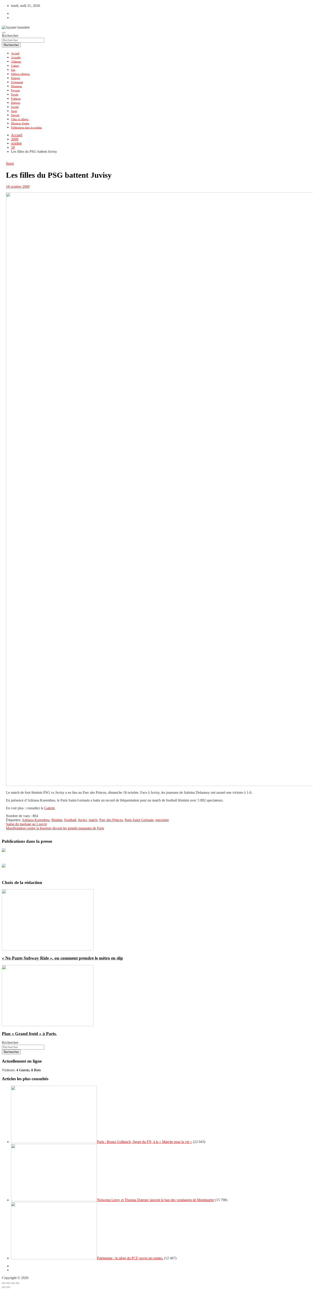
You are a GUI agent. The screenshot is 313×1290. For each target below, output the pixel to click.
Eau (13, 69)
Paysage (15, 90)
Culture (15, 65)
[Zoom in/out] (17, 1283)
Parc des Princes (111, 820)
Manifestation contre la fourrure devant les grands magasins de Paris (55, 828)
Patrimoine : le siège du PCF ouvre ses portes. (130, 1258)
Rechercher (10, 36)
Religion (15, 102)
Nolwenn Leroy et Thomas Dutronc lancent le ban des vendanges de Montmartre (155, 1200)
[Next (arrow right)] (8, 1287)
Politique (16, 98)
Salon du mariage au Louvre (26, 824)
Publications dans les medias (26, 127)
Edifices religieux (20, 74)
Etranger (15, 78)
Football (70, 820)
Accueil (15, 53)
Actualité (16, 57)
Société (15, 107)
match (93, 820)
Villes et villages (20, 119)
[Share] (8, 1283)
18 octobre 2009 (18, 186)
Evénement (17, 82)
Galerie (49, 808)
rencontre (162, 820)
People (14, 94)
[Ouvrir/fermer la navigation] (3, 32)
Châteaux (16, 61)
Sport (14, 111)
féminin (56, 820)
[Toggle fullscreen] (13, 1283)
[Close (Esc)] (3, 1283)
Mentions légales (20, 123)
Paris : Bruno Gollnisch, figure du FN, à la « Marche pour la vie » (144, 1142)
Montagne (16, 86)
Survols (15, 115)
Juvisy (82, 820)
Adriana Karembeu (35, 820)
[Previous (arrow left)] (3, 1287)
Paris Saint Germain (139, 820)
